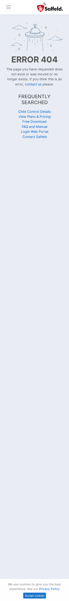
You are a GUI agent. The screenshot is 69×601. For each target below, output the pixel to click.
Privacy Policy (49, 589)
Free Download (34, 122)
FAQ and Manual (34, 127)
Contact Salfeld (34, 137)
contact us (33, 84)
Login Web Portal (34, 132)
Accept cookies (34, 595)
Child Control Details (34, 112)
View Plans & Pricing (35, 117)
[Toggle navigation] (8, 7)
